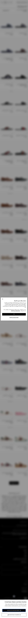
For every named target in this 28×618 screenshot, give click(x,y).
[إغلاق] (2, 299)
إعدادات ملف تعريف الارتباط (14, 317)
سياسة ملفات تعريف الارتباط (15, 310)
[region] (14, 309)
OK (14, 314)
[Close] (14, 596)
